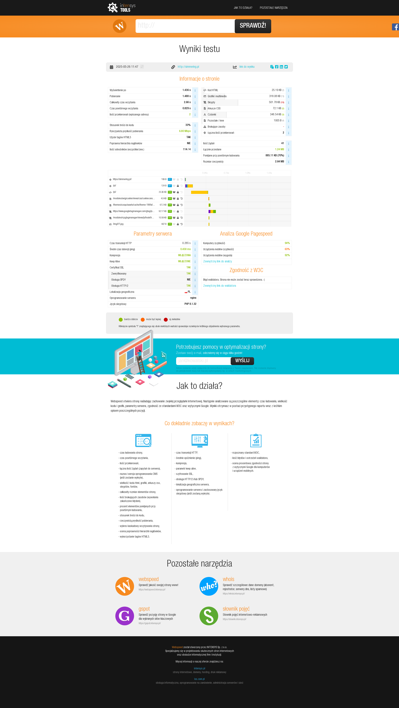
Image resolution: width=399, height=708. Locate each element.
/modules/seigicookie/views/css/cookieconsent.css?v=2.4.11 (140, 198)
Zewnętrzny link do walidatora (219, 286)
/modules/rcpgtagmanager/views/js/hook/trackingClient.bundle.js (142, 218)
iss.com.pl (199, 679)
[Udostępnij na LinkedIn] (281, 67)
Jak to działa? (243, 8)
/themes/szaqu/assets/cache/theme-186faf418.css (136, 205)
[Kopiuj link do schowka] (272, 67)
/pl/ (114, 186)
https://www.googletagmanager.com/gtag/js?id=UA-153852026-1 (143, 211)
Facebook (395, 26)
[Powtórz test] (142, 66)
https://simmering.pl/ (122, 179)
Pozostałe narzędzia (274, 8)
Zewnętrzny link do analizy (217, 261)
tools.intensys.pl (121, 7)
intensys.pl (199, 668)
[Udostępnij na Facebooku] (276, 67)
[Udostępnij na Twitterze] (286, 67)
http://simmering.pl (188, 67)
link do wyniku (247, 67)
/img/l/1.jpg (118, 224)
